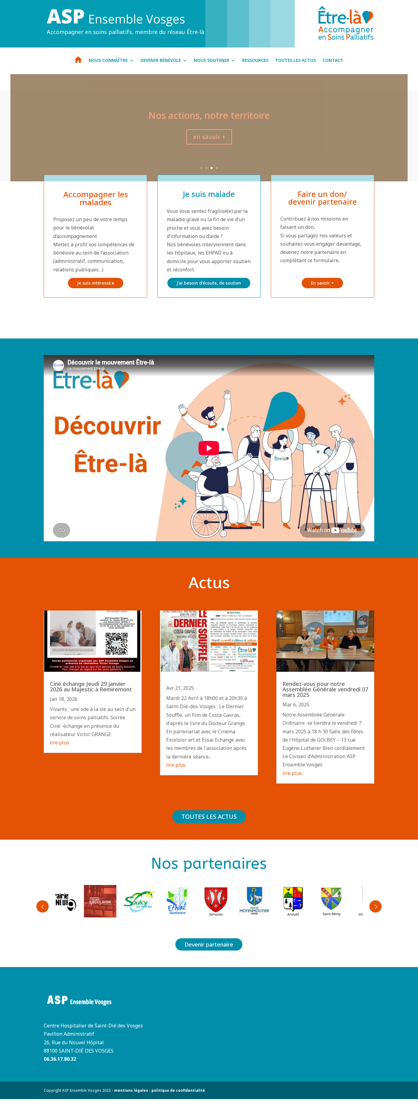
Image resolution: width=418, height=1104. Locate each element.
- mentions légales (129, 1090)
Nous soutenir (211, 60)
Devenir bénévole (160, 60)
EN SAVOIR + (209, 137)
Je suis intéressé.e (95, 283)
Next (375, 906)
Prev (42, 906)
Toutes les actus (295, 60)
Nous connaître (108, 60)
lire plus (59, 742)
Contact (333, 60)
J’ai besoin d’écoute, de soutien (209, 283)
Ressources (255, 60)
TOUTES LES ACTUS (209, 817)
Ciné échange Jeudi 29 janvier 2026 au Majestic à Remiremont (91, 686)
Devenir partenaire (209, 944)
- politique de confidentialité (176, 1090)
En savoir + (322, 283)
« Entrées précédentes (69, 796)
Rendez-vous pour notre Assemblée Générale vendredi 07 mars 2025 (325, 689)
